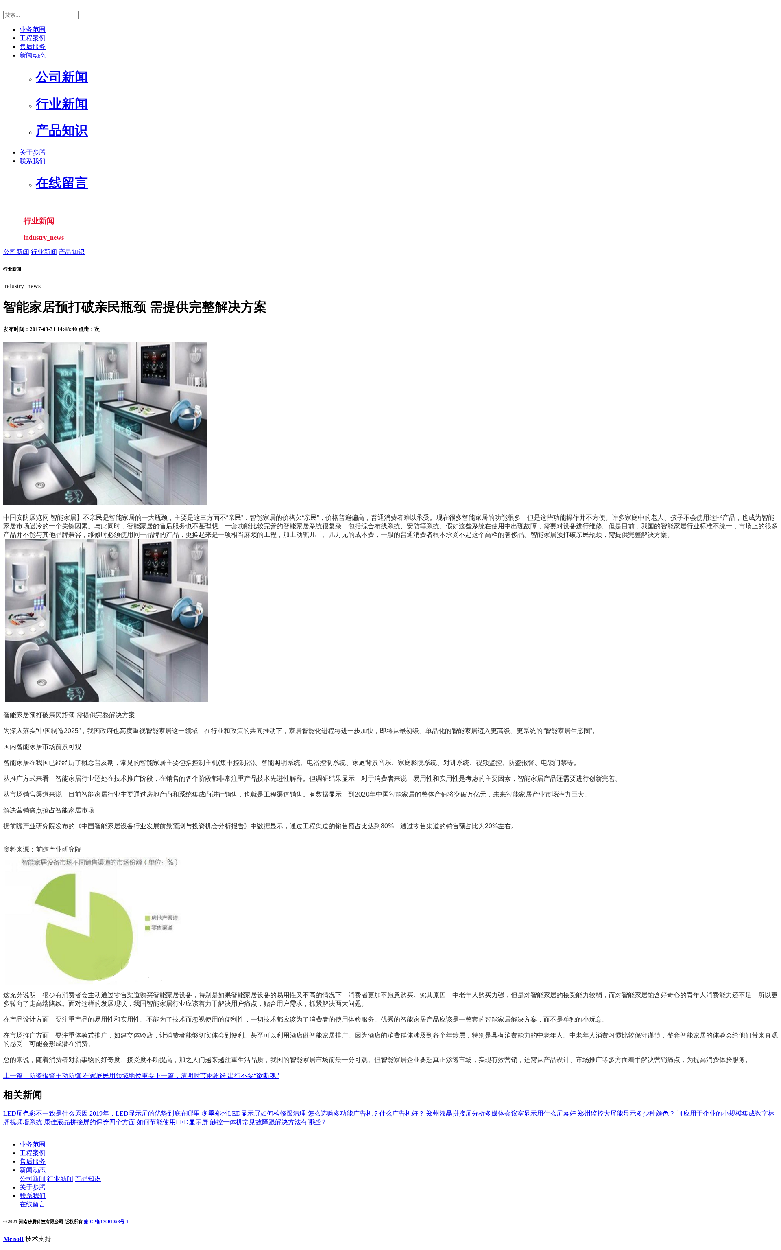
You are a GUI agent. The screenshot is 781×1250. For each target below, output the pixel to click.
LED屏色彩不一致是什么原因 (45, 1113)
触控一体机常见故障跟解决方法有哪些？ (268, 1122)
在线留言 (33, 1204)
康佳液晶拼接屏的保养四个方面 (89, 1122)
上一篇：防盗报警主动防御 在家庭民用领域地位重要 (79, 1075)
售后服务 (33, 46)
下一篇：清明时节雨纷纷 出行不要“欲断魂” (217, 1075)
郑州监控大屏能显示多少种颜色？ (626, 1113)
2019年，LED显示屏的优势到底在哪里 (144, 1113)
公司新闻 (16, 251)
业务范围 (33, 29)
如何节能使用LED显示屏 (172, 1122)
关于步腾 (33, 152)
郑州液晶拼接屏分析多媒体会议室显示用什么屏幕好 (501, 1113)
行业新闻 (44, 251)
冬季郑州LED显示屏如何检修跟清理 (254, 1113)
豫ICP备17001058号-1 (106, 1221)
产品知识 (72, 251)
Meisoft (13, 1238)
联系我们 (33, 161)
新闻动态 (33, 55)
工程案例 (33, 38)
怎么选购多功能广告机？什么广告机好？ (366, 1113)
